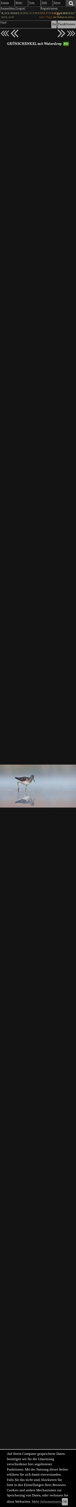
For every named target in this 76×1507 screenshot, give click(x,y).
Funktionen (66, 24)
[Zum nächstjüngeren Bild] (5, 33)
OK (64, 1502)
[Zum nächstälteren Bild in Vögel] (61, 33)
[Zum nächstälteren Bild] (71, 33)
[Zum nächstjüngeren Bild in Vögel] (14, 33)
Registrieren (49, 8)
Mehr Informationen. (47, 1502)
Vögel (3, 22)
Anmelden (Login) (12, 8)
